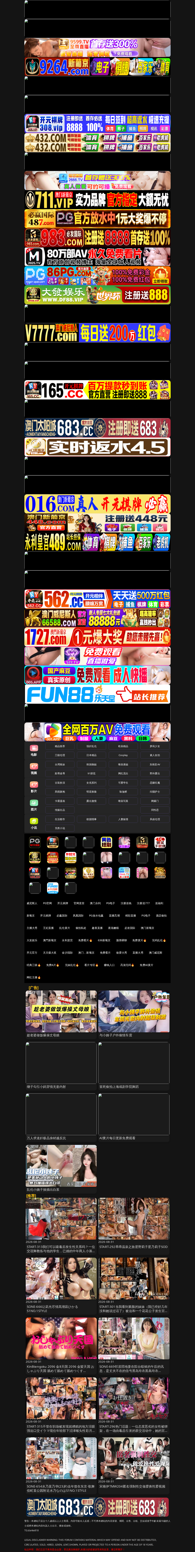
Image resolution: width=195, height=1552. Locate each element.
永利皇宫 (67, 940)
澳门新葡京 (147, 928)
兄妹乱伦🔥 (72, 965)
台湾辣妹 (60, 764)
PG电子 (110, 903)
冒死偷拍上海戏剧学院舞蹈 (119, 1086)
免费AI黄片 (146, 965)
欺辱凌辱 (60, 773)
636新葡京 (104, 940)
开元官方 (32, 952)
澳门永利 (95, 903)
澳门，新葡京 (86, 952)
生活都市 (60, 819)
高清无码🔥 (127, 965)
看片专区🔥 (91, 965)
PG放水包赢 (96, 915)
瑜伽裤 (123, 791)
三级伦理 (60, 755)
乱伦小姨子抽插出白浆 (43, 1189)
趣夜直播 (97, 928)
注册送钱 (126, 903)
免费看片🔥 (85, 940)
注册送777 (143, 903)
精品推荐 (60, 746)
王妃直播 (48, 928)
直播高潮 (114, 915)
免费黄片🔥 (139, 940)
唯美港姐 (123, 764)
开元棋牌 (62, 903)
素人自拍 (155, 755)
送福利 (159, 903)
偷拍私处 (81, 928)
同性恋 (155, 810)
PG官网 (47, 903)
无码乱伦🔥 (159, 940)
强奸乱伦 (91, 746)
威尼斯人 (32, 903)
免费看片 (105, 952)
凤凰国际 (78, 915)
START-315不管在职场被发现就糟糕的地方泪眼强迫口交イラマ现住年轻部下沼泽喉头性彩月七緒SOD (61, 1430)
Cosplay (123, 755)
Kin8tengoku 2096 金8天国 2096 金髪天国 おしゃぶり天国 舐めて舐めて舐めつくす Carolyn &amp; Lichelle (60, 1370)
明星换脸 (91, 791)
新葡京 (31, 915)
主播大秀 (32, 928)
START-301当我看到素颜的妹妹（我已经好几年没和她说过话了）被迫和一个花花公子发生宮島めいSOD (133, 1310)
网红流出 (123, 773)
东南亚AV (155, 764)
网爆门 (155, 801)
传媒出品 (60, 810)
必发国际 (130, 928)
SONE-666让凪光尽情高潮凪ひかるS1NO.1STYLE (52, 1308)
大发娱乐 (32, 940)
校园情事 (91, 819)
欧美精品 (123, 746)
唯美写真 (123, 801)
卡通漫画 (60, 801)
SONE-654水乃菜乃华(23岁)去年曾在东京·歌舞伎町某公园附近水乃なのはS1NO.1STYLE (61, 1488)
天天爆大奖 (50, 952)
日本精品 (91, 755)
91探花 (91, 773)
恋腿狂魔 (155, 782)
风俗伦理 (155, 819)
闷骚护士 (155, 791)
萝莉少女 (155, 746)
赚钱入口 (109, 965)
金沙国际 (67, 952)
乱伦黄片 (64, 928)
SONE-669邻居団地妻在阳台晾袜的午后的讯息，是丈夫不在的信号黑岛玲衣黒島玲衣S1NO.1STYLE (131, 1370)
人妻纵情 (123, 819)
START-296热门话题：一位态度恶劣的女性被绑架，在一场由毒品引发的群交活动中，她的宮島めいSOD (133, 1430)
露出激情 (91, 801)
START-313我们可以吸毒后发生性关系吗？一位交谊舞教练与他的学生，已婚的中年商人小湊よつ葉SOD (61, 1251)
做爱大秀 (121, 952)
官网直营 (79, 903)
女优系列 (91, 782)
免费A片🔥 (52, 965)
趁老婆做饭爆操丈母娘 (43, 1035)
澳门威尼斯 (155, 952)
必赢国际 (62, 915)
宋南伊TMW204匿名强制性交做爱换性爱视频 (132, 1486)
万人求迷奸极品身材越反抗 (46, 1138)
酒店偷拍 (161, 915)
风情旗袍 (60, 791)
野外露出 (155, 773)
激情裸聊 (121, 940)
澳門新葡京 (50, 940)
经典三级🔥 (34, 965)
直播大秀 (138, 952)
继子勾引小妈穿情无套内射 (46, 1086)
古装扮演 (60, 782)
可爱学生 (123, 782)
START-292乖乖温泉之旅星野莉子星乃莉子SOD (133, 1247)
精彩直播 (130, 915)
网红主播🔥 (34, 977)
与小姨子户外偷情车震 (115, 1035)
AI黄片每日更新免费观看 (117, 1138)
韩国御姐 (91, 764)
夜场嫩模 (113, 928)
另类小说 (60, 828)
